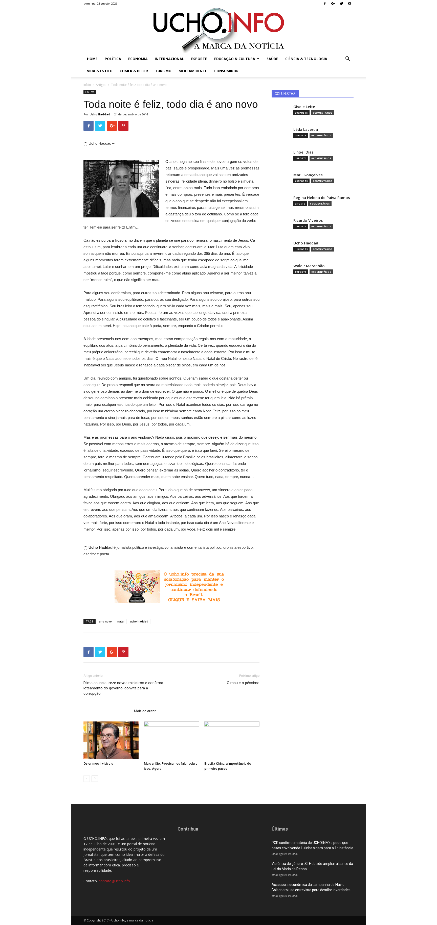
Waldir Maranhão (309, 265)
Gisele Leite (304, 106)
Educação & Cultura (234, 58)
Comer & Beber (134, 70)
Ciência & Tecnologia (306, 58)
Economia (138, 58)
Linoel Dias (303, 152)
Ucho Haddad (100, 114)
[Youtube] (350, 3)
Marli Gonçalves (308, 174)
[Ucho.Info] (218, 30)
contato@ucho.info (114, 881)
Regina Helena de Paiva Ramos (321, 197)
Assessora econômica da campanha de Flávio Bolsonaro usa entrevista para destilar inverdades (311, 887)
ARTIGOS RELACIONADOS (107, 711)
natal (120, 621)
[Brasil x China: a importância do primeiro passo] (231, 740)
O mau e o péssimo (243, 683)
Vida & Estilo (100, 70)
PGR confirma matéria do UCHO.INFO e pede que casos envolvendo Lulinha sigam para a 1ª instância (312, 845)
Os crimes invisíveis (98, 763)
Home (92, 58)
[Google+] (333, 3)
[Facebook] (325, 3)
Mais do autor (145, 711)
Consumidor (226, 70)
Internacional (169, 58)
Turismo (163, 70)
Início (87, 85)
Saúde (272, 58)
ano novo (105, 621)
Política (113, 58)
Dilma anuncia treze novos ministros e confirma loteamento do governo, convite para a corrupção (123, 688)
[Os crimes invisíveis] (111, 740)
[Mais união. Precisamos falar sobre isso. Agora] (171, 740)
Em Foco (89, 92)
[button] (347, 59)
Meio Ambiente (193, 70)
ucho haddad (139, 621)
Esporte (199, 58)
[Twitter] (341, 3)
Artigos (101, 85)
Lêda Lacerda (305, 129)
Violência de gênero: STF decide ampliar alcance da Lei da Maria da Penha (312, 866)
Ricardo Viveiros (308, 220)
